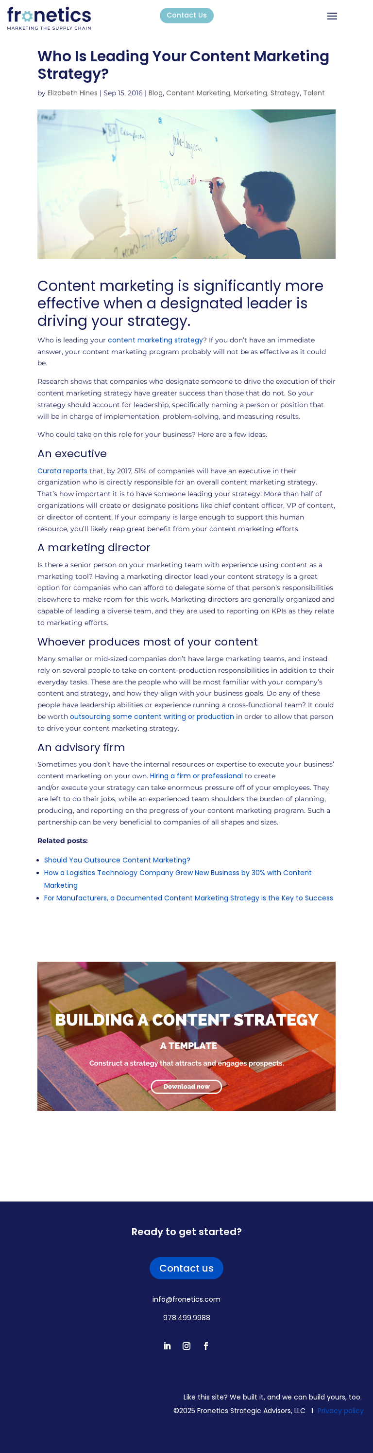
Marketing (250, 93)
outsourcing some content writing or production (152, 716)
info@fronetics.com (186, 1299)
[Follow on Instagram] (186, 1346)
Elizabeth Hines (73, 93)
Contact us (186, 1268)
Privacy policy (341, 1411)
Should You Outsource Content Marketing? (117, 860)
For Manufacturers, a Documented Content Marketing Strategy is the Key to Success (188, 898)
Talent (314, 93)
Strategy (285, 93)
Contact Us (187, 15)
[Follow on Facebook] (206, 1346)
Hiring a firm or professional (196, 776)
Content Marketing (198, 93)
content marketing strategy (155, 340)
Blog (156, 93)
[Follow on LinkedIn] (167, 1346)
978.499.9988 (186, 1318)
